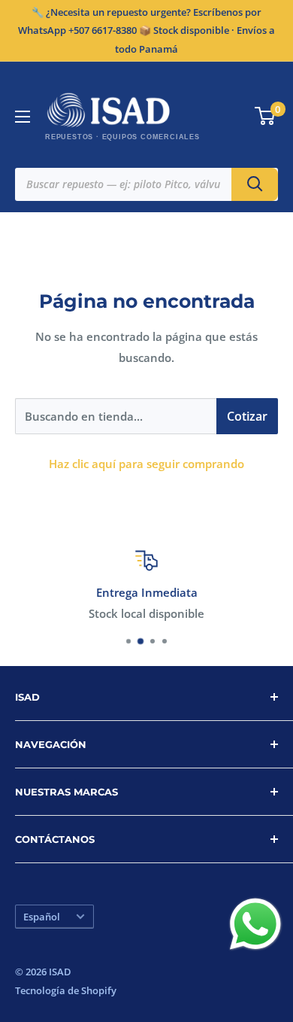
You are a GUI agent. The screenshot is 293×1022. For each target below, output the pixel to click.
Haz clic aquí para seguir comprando (146, 463)
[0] (265, 116)
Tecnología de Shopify (65, 990)
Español (41, 916)
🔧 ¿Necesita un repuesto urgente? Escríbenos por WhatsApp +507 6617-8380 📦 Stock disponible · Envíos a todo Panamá (146, 30)
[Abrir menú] (22, 117)
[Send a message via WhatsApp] (255, 924)
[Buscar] (254, 184)
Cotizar (247, 416)
